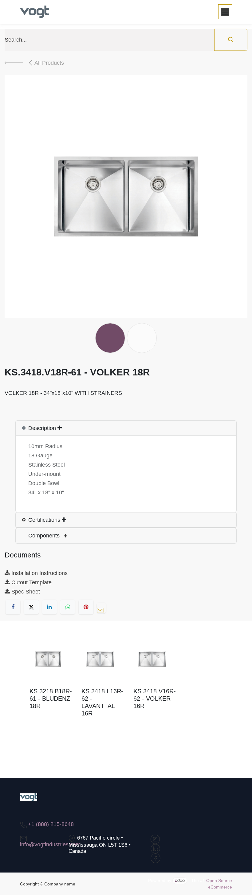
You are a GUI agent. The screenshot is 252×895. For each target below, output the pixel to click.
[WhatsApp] (67, 607)
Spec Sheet (25, 592)
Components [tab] (44, 536)
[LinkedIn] (49, 607)
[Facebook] (13, 607)
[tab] (126, 428)
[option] (126, 684)
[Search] (230, 40)
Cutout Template (31, 582)
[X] (31, 607)
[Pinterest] (86, 607)
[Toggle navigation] (225, 11)
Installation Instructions (39, 573)
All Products (49, 63)
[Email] (103, 607)
